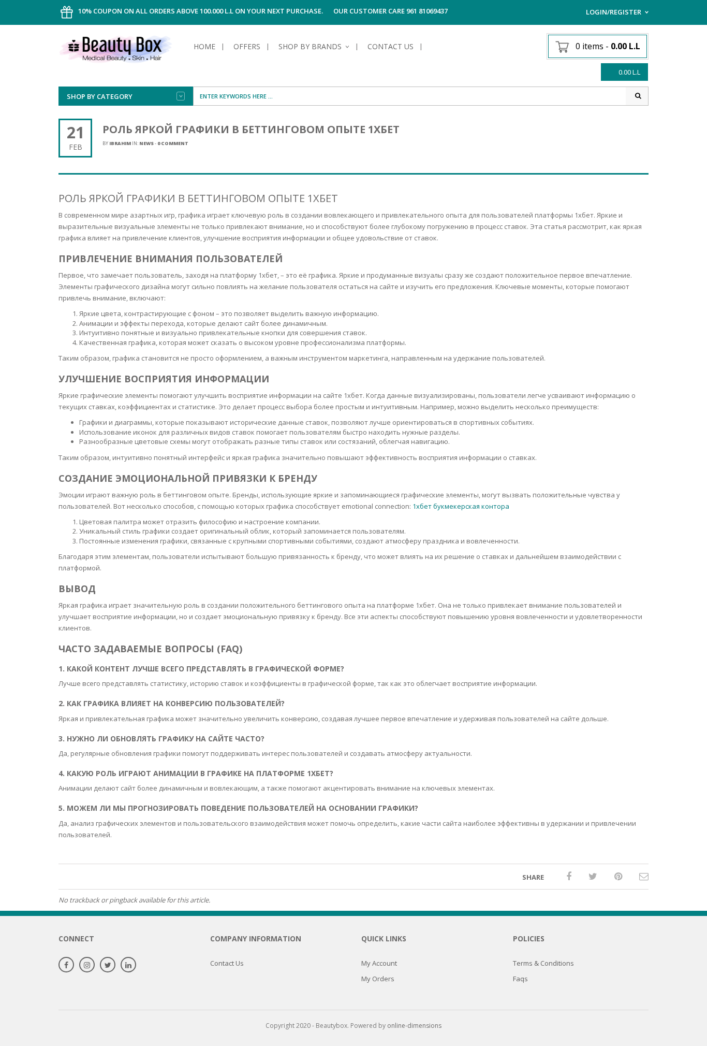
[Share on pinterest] (618, 876)
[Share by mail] (644, 876)
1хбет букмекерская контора (461, 506)
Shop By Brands (310, 46)
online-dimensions (414, 1025)
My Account (379, 963)
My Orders (377, 978)
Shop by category (99, 96)
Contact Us (390, 46)
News (146, 143)
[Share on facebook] (568, 876)
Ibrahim (120, 143)
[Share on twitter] (592, 876)
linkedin (128, 965)
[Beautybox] (115, 47)
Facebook (66, 965)
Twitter (107, 965)
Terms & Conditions (543, 963)
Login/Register (613, 12)
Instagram (87, 965)
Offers (246, 46)
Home (204, 46)
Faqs (520, 978)
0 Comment (172, 143)
